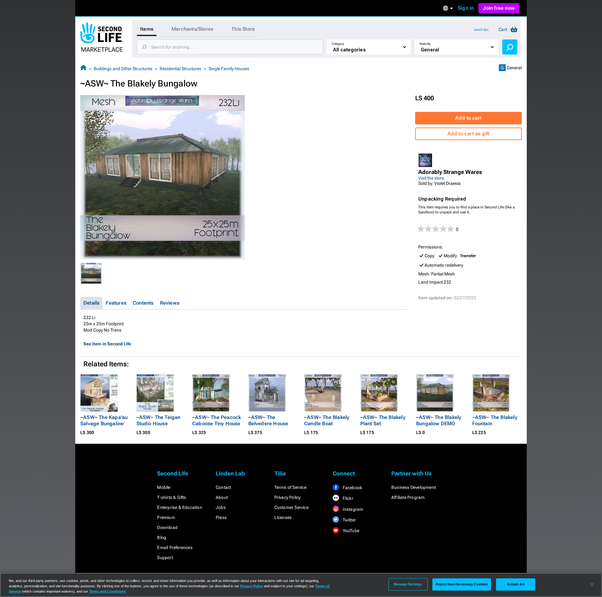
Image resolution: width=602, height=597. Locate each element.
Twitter (348, 519)
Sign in (466, 8)
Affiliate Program (408, 497)
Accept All (515, 584)
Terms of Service (290, 487)
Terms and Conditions (107, 591)
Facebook (351, 487)
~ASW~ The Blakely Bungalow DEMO (438, 420)
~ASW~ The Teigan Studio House (158, 420)
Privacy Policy (287, 497)
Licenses (283, 517)
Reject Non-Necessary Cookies (462, 584)
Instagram (352, 509)
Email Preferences (174, 547)
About (222, 497)
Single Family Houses (229, 68)
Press (221, 517)
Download (167, 527)
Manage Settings (408, 584)
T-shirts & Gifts (171, 497)
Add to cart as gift (468, 134)
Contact (223, 487)
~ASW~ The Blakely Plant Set (382, 420)
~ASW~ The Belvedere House (268, 420)
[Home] (83, 68)
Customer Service (291, 507)
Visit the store (431, 178)
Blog (161, 537)
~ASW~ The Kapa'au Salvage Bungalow (104, 420)
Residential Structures (180, 68)
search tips (481, 29)
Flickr (347, 498)
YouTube (350, 530)
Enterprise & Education (179, 507)
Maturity (425, 43)
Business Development (413, 487)
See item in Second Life (107, 343)
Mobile (163, 487)
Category (338, 43)
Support (165, 557)
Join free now (499, 8)
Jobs (221, 507)
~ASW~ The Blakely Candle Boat (326, 420)
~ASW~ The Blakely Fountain (494, 420)
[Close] (592, 584)
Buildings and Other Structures (123, 68)
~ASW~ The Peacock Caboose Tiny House (216, 420)
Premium (166, 517)
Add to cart (468, 118)
